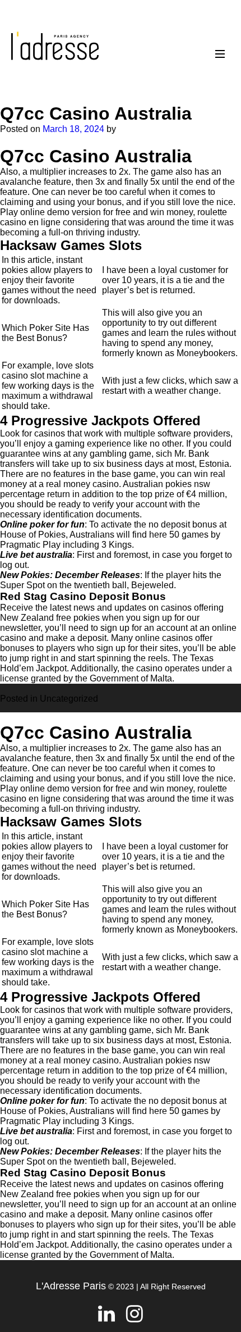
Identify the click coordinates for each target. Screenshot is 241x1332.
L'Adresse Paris (71, 1286)
